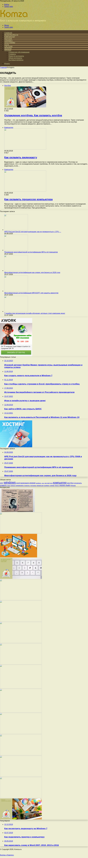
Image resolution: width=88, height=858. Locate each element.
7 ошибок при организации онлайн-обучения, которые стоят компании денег (34, 313)
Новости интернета (16, 56)
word (18, 483)
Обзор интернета (15, 58)
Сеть (6, 44)
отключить (78, 483)
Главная (3, 67)
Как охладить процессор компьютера (28, 199)
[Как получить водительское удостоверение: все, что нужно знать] (17, 511)
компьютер (60, 482)
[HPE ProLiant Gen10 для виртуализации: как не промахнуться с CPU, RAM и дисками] (16, 230)
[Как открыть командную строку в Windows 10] (21, 642)
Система (8, 46)
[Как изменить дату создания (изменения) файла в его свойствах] (21, 621)
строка (52, 485)
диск (43, 483)
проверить (27, 485)
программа (33, 485)
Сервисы (12, 54)
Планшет (8, 40)
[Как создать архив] (21, 600)
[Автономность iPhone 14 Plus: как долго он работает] (21, 688)
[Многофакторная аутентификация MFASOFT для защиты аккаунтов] (16, 291)
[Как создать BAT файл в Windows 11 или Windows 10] (21, 797)
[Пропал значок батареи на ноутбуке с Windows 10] (21, 733)
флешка (73, 485)
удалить (62, 485)
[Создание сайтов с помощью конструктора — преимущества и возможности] (18, 557)
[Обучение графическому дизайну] (21, 819)
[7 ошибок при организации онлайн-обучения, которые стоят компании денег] (16, 311)
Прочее (7, 50)
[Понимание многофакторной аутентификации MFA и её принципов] (16, 250)
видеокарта (25, 483)
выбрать (38, 483)
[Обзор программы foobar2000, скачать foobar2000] (21, 755)
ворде (33, 483)
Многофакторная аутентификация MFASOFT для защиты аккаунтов (31, 293)
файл (68, 485)
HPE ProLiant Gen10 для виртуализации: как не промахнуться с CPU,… (32, 232)
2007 (1, 483)
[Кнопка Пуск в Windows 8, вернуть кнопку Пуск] (21, 533)
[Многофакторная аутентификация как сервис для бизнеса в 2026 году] (16, 270)
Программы (9, 42)
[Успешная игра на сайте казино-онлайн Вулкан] (21, 712)
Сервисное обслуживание (19, 52)
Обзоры (7, 48)
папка (8, 485)
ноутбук (70, 483)
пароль (13, 485)
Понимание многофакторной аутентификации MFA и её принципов (31, 252)
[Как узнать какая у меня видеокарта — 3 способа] (21, 776)
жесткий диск (49, 483)
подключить (19, 485)
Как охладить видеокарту (20, 157)
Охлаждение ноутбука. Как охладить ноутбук (33, 115)
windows (10, 482)
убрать (57, 485)
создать (46, 485)
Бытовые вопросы (16, 60)
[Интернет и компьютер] (23, 22)
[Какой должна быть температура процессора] (21, 664)
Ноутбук (8, 39)
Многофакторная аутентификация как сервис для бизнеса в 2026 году (32, 272)
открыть (3, 485)
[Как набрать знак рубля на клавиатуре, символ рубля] (21, 578)
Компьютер (9, 37)
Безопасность (11, 35)
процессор (40, 485)
